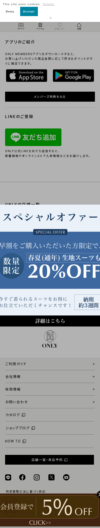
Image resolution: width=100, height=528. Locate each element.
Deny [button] (10, 11)
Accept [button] (29, 11)
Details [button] (48, 4)
